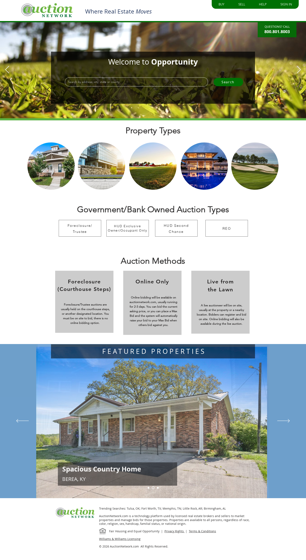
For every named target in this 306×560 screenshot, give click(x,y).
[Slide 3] (153, 487)
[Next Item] (298, 70)
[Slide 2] (148, 488)
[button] (221, 4)
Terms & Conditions (202, 531)
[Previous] (22, 421)
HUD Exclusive (127, 226)
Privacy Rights (174, 531)
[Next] (283, 421)
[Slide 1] (158, 488)
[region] (51, 166)
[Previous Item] (7, 70)
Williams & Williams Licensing (120, 539)
